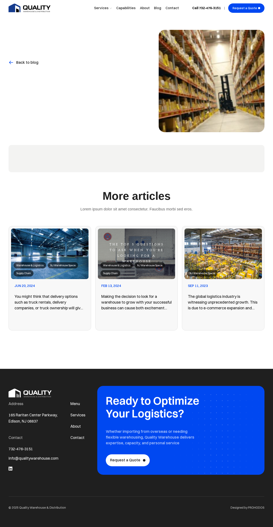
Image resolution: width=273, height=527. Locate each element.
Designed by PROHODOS (247, 508)
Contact (172, 8)
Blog (157, 8)
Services (77, 415)
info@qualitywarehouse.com (33, 458)
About (145, 8)
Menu (75, 403)
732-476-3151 (21, 448)
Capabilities (126, 8)
